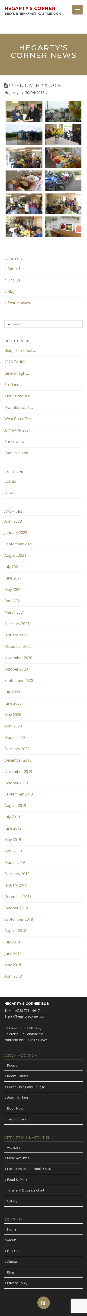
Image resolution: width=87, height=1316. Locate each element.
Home (11, 1229)
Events (10, 481)
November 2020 (18, 657)
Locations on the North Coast (29, 1168)
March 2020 (14, 737)
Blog (11, 291)
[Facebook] (43, 1302)
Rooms (12, 1065)
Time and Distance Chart (25, 1190)
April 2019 (13, 851)
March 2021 (14, 612)
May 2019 (12, 839)
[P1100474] (24, 134)
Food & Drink (17, 1179)
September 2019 (18, 794)
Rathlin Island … (18, 452)
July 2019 (12, 816)
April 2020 (13, 726)
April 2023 (13, 521)
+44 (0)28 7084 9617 (24, 1010)
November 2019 (18, 771)
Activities (13, 1147)
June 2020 (13, 703)
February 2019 (16, 873)
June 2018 (13, 953)
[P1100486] (24, 203)
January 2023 (15, 532)
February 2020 (16, 748)
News (9, 492)
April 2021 (13, 600)
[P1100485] (63, 180)
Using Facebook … (20, 350)
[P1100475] (63, 134)
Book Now (15, 1108)
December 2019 (18, 760)
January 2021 (15, 635)
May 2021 (12, 589)
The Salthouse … (18, 396)
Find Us (13, 280)
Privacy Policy (17, 1283)
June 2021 (13, 578)
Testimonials (18, 302)
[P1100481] (24, 157)
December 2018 (18, 896)
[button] (77, 9)
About (11, 1240)
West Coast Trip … (20, 418)
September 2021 (18, 544)
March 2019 (14, 862)
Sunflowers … (15, 441)
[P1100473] (24, 111)
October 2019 (16, 783)
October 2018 (16, 907)
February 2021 (16, 623)
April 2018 (13, 976)
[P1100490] (24, 226)
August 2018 (15, 930)
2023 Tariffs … (16, 361)
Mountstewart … (18, 407)
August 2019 (15, 805)
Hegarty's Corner (29, 8)
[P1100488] (63, 203)
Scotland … (13, 384)
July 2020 (12, 691)
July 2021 (12, 566)
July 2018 (12, 942)
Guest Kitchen (17, 1097)
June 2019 (13, 828)
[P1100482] (63, 157)
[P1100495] (63, 226)
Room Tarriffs (17, 1076)
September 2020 (18, 680)
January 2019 (15, 885)
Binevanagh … (16, 373)
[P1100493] (63, 111)
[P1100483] (24, 180)
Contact (13, 1261)
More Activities (18, 1158)
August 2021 (15, 555)
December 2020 (18, 646)
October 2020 (16, 669)
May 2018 (12, 964)
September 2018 (18, 919)
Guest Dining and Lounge (26, 1087)
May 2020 (12, 714)
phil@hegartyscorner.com (27, 1016)
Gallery (12, 1201)
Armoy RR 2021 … (19, 430)
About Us (15, 268)
